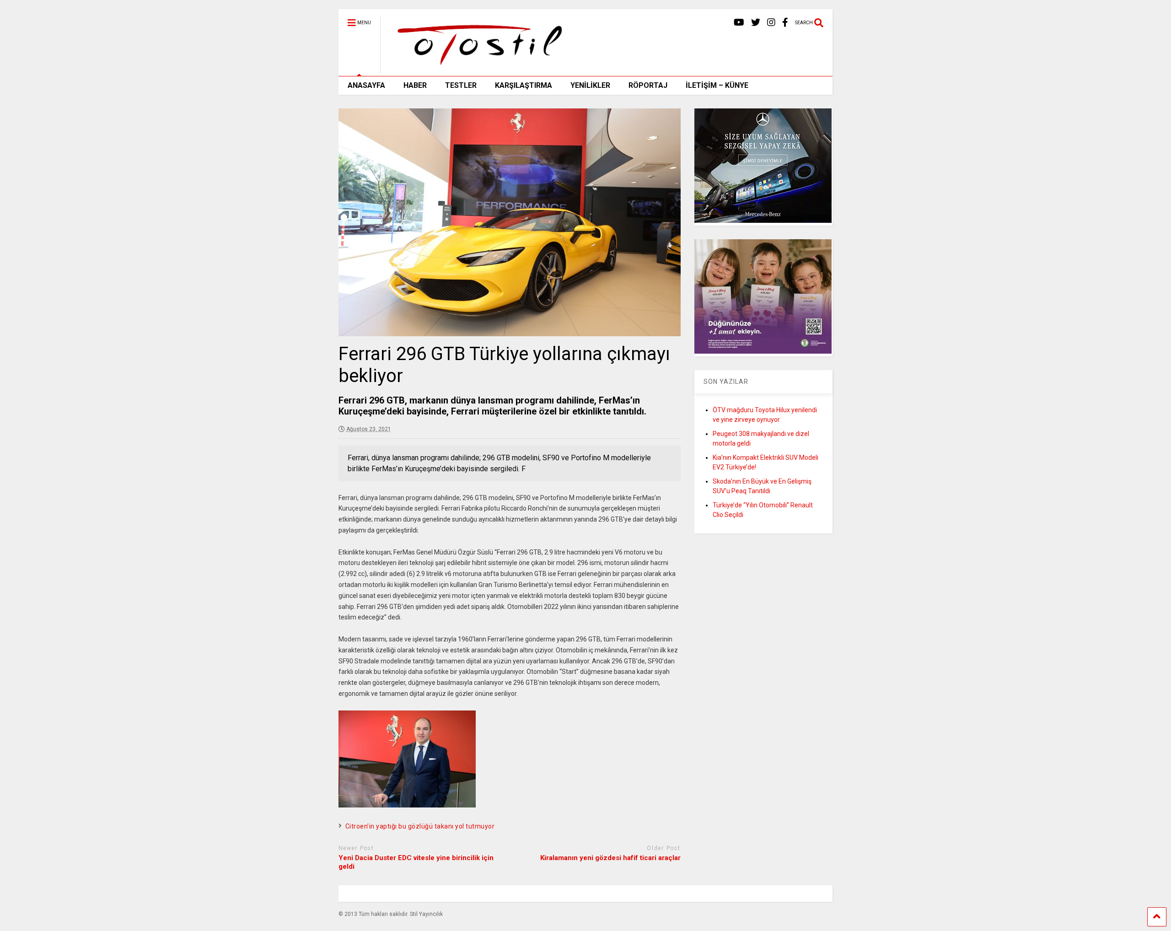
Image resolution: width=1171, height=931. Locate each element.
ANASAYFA (366, 85)
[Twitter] (755, 22)
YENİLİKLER (590, 85)
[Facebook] (785, 22)
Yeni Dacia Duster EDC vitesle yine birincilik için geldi (416, 862)
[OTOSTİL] (476, 69)
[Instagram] (771, 22)
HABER (415, 85)
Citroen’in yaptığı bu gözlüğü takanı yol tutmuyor (420, 826)
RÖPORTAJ (647, 85)
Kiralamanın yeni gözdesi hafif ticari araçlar (610, 858)
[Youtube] (739, 22)
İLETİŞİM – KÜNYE (717, 85)
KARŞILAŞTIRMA (523, 85)
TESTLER (461, 85)
